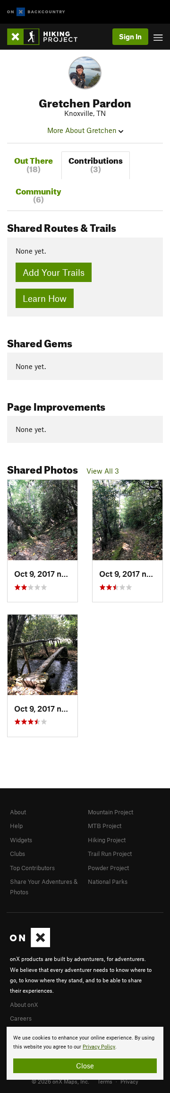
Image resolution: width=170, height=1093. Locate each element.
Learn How (45, 298)
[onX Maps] (30, 945)
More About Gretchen (83, 130)
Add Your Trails (54, 272)
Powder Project (108, 868)
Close (85, 1065)
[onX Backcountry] (36, 12)
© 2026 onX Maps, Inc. (60, 1081)
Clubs (17, 853)
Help (16, 825)
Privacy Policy (99, 1047)
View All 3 (102, 471)
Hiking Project (107, 840)
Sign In (130, 36)
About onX (24, 1004)
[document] (85, 1053)
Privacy (129, 1081)
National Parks (108, 881)
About (18, 812)
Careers (21, 1018)
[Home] (47, 36)
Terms (104, 1081)
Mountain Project (110, 812)
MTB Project (104, 825)
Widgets (21, 840)
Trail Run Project (110, 853)
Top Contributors (32, 868)
